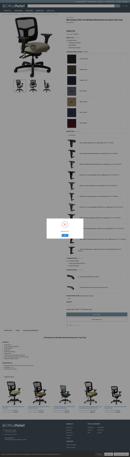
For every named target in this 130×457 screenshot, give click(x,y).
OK (65, 235)
